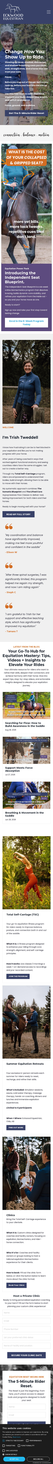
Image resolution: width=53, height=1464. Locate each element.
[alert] (26, 1444)
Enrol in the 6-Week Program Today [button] (26, 322)
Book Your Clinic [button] (16, 1285)
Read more (17, 1437)
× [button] (50, 1427)
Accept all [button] (14, 1459)
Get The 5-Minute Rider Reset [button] (26, 113)
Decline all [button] (38, 1459)
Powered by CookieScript (42, 1463)
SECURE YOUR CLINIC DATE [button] (26, 1355)
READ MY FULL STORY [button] (18, 514)
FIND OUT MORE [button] (16, 1127)
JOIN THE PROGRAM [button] (18, 976)
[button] (26, 1454)
